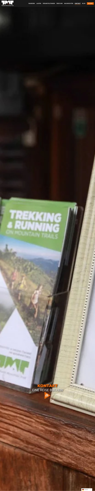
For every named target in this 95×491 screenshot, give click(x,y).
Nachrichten (68, 3)
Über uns (59, 3)
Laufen (38, 3)
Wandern (32, 3)
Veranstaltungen (49, 3)
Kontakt (78, 3)
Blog (83, 3)
